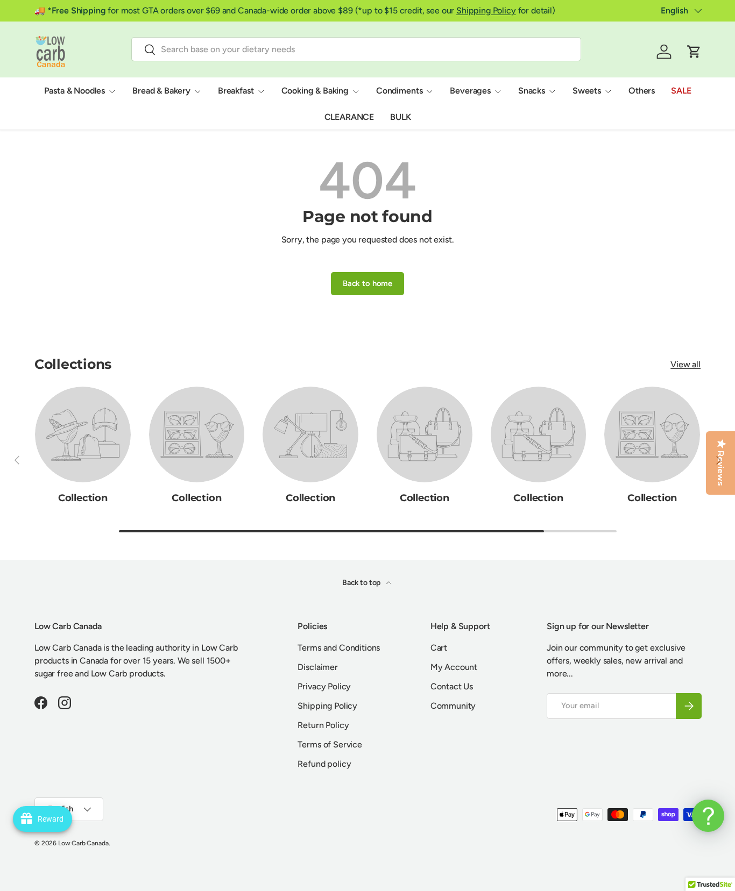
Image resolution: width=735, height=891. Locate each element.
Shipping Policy (486, 10)
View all (685, 364)
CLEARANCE (349, 117)
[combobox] (356, 49)
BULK (400, 117)
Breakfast (236, 90)
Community (453, 706)
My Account (453, 667)
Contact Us (451, 686)
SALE (681, 90)
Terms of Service (330, 744)
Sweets (587, 90)
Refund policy (324, 764)
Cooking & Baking (315, 90)
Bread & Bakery (161, 90)
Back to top (362, 582)
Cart (438, 648)
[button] (694, 51)
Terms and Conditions (339, 648)
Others (641, 90)
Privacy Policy (324, 686)
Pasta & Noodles (74, 90)
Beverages (470, 90)
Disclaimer (317, 667)
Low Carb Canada (83, 843)
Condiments (399, 90)
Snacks (531, 90)
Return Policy (323, 725)
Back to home (367, 283)
